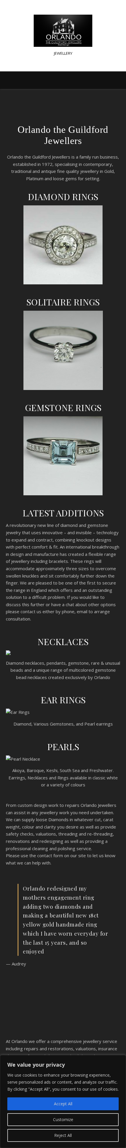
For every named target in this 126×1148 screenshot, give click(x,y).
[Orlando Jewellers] (63, 31)
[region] (63, 1101)
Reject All (63, 1135)
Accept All (63, 1103)
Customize (63, 1119)
